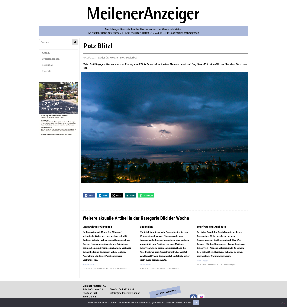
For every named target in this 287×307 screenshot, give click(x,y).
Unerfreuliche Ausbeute (211, 227)
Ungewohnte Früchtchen (97, 227)
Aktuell (46, 52)
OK (195, 302)
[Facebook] (193, 297)
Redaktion (47, 64)
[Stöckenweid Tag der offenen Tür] (58, 135)
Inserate (46, 70)
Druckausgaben (50, 58)
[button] (89, 195)
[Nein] (282, 302)
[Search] (75, 42)
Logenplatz (146, 227)
